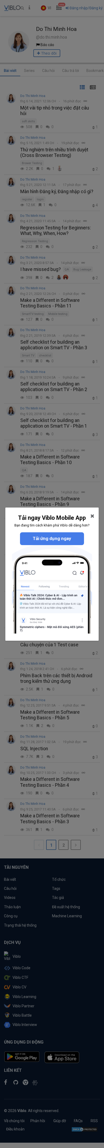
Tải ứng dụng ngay (52, 538)
